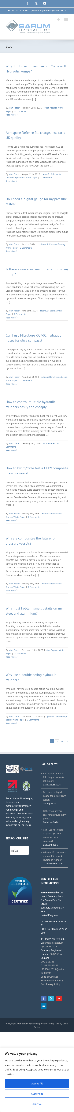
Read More (11, 114)
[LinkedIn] (43, 1006)
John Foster (14, 107)
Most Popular (50, 107)
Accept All (37, 1083)
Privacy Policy (47, 1023)
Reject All (37, 1104)
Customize (37, 1093)
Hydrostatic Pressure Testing (51, 244)
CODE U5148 (47, 961)
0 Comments (20, 111)
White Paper (31, 177)
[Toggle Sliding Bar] (59, 20)
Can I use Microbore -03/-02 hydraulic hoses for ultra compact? (53, 835)
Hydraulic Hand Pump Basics (53, 376)
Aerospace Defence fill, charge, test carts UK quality (53, 777)
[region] (37, 1079)
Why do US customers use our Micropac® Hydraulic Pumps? (54, 856)
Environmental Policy (52, 980)
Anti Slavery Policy (50, 984)
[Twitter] (51, 998)
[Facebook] (43, 998)
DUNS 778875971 (50, 965)
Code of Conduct (49, 976)
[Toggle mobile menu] (66, 20)
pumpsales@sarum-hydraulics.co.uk (48, 10)
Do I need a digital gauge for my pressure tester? (54, 796)
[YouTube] (59, 998)
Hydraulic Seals (47, 310)
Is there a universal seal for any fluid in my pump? (54, 814)
